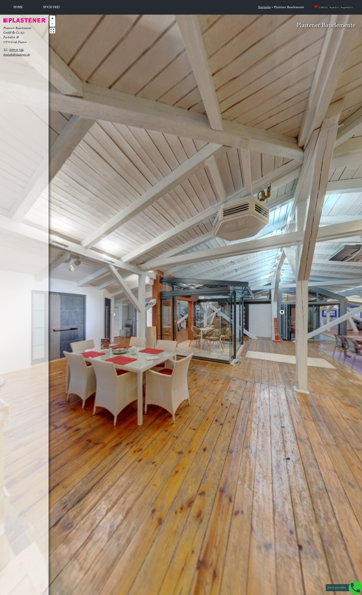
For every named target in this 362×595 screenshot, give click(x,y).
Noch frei (51, 7)
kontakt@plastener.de (16, 55)
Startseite (264, 7)
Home (18, 7)
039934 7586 (16, 50)
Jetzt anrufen (337, 587)
